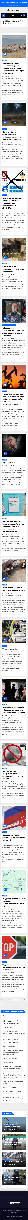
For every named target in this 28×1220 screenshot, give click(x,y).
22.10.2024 (7, 534)
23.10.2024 (7, 465)
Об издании (19, 1216)
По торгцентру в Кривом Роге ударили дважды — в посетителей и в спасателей (14, 1098)
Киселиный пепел (8, 1027)
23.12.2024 (7, 142)
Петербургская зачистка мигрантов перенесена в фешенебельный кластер (13, 1068)
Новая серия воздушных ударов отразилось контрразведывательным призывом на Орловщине (14, 1075)
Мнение (4, 704)
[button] (21, 15)
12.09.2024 (7, 843)
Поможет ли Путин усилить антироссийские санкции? (13, 837)
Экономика (12, 1124)
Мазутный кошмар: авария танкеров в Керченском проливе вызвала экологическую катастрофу (13, 68)
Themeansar (14, 1212)
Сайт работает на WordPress (9, 1210)
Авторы (13, 1216)
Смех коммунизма (8, 1062)
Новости (5, 60)
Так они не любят (10, 649)
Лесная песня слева (9, 1046)
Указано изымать (8, 1016)
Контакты (8, 1216)
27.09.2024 (7, 593)
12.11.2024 (7, 211)
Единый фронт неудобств (10, 1058)
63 (25, 1000)
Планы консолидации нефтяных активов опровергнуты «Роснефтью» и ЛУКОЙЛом (12, 203)
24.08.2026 (8, 1129)
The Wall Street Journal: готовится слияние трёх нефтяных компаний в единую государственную (13, 399)
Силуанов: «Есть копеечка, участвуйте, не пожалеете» (13, 269)
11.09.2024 (7, 909)
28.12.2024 (7, 76)
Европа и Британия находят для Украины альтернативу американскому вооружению (12, 1021)
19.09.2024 (7, 715)
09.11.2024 (7, 407)
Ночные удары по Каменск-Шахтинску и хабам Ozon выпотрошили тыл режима (11, 1040)
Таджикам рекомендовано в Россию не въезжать (13, 967)
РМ (13, 76)
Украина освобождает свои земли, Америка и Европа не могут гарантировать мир (13, 1052)
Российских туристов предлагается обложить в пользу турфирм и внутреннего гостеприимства (13, 526)
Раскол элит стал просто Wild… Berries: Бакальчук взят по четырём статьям (13, 710)
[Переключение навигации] (13, 15)
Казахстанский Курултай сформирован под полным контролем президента (14, 1033)
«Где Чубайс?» (8, 463)
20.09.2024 (7, 651)
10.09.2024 (7, 972)
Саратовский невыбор (9, 1087)
